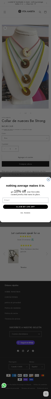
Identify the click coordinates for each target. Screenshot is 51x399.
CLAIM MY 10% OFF (25, 207)
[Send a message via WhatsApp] (4, 385)
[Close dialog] (48, 179)
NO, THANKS (25, 213)
